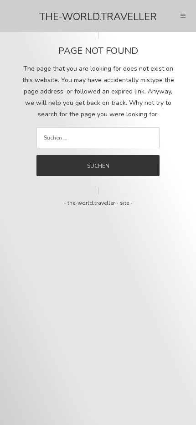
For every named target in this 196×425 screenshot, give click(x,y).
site (124, 203)
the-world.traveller (98, 17)
